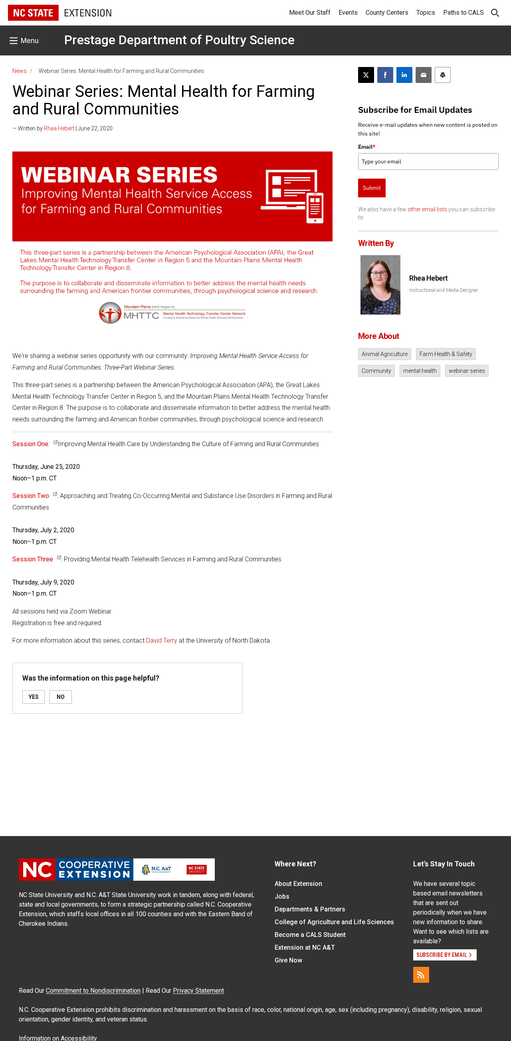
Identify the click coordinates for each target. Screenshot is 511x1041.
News (19, 71)
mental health (420, 371)
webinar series (467, 371)
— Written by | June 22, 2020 (62, 128)
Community (376, 371)
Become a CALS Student (310, 935)
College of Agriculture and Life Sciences (334, 922)
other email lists (427, 209)
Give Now (288, 960)
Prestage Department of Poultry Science (179, 39)
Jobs (282, 896)
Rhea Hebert (59, 128)
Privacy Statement (198, 990)
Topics (425, 12)
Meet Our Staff (310, 12)
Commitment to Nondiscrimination (93, 990)
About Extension (298, 884)
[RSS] (421, 975)
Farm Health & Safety (446, 354)
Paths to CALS (463, 12)
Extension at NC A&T (305, 947)
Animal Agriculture (385, 354)
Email (367, 146)
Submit (372, 187)
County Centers (387, 12)
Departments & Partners (310, 909)
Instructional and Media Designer (443, 290)
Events (348, 12)
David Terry (161, 640)
